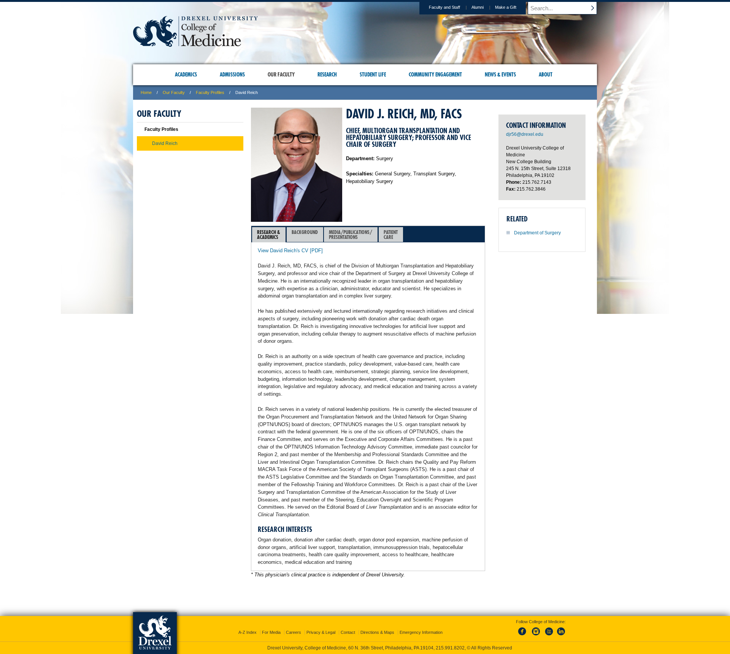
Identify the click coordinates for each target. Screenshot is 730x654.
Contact (348, 632)
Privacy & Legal (320, 632)
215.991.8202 (450, 648)
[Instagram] (536, 635)
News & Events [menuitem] (500, 74)
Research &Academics (268, 234)
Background (305, 232)
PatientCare (391, 234)
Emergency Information (421, 632)
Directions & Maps (377, 632)
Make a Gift (505, 7)
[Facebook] (523, 635)
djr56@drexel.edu (524, 134)
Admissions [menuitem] (232, 74)
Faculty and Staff (444, 7)
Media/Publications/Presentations (350, 234)
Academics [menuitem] (186, 74)
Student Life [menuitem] (373, 74)
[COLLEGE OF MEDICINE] (195, 44)
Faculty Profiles (210, 92)
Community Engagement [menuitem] (435, 74)
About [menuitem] (545, 74)
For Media (271, 632)
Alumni (477, 7)
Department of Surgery (537, 233)
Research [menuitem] (327, 74)
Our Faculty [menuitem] (281, 74)
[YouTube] (548, 635)
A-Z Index (247, 632)
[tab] (269, 234)
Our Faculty (174, 92)
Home (146, 92)
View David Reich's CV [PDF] (290, 250)
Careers (293, 632)
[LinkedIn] (561, 635)
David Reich (165, 143)
